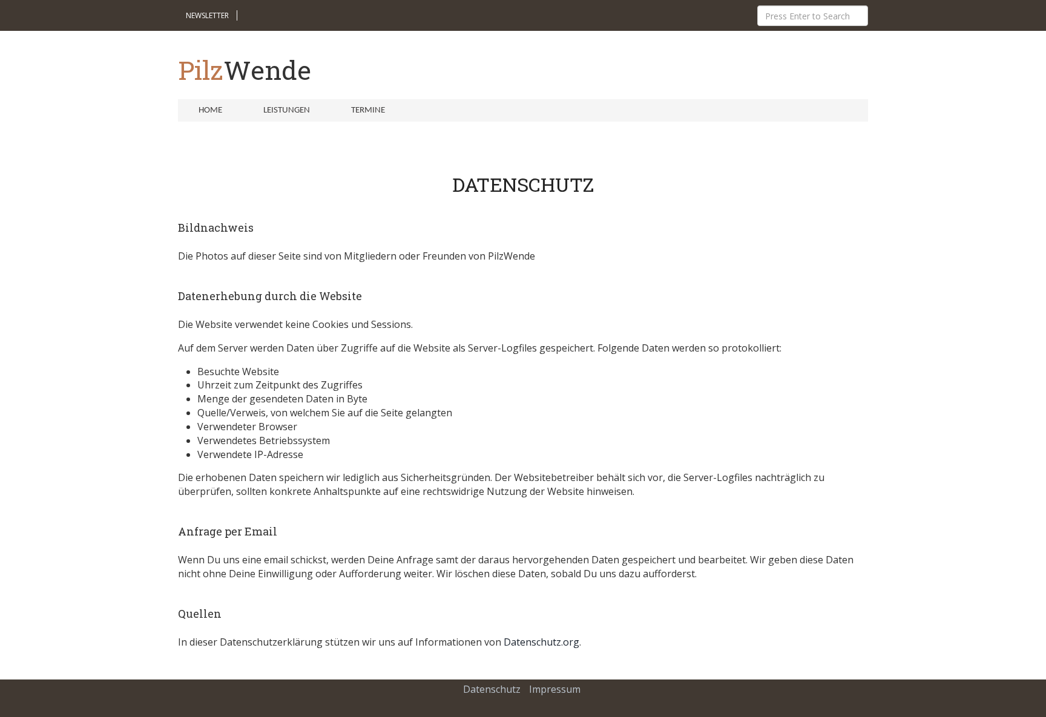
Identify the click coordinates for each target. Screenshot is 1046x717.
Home (210, 110)
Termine (368, 110)
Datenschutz (492, 689)
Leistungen (286, 110)
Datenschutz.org (541, 642)
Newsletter (207, 15)
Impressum (555, 689)
